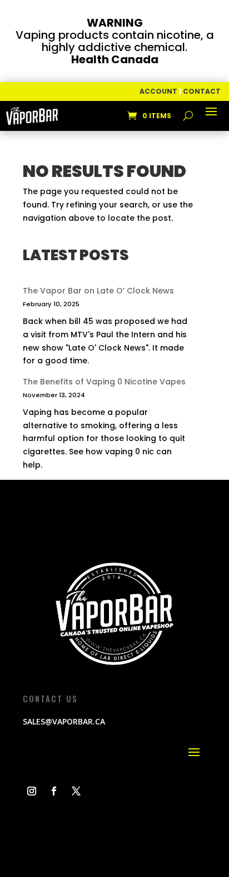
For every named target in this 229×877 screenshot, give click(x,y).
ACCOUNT (158, 91)
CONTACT (202, 91)
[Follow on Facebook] (54, 791)
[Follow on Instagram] (32, 791)
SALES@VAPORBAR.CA (64, 721)
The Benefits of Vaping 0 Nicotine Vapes (104, 381)
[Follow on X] (76, 791)
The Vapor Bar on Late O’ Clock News (98, 290)
